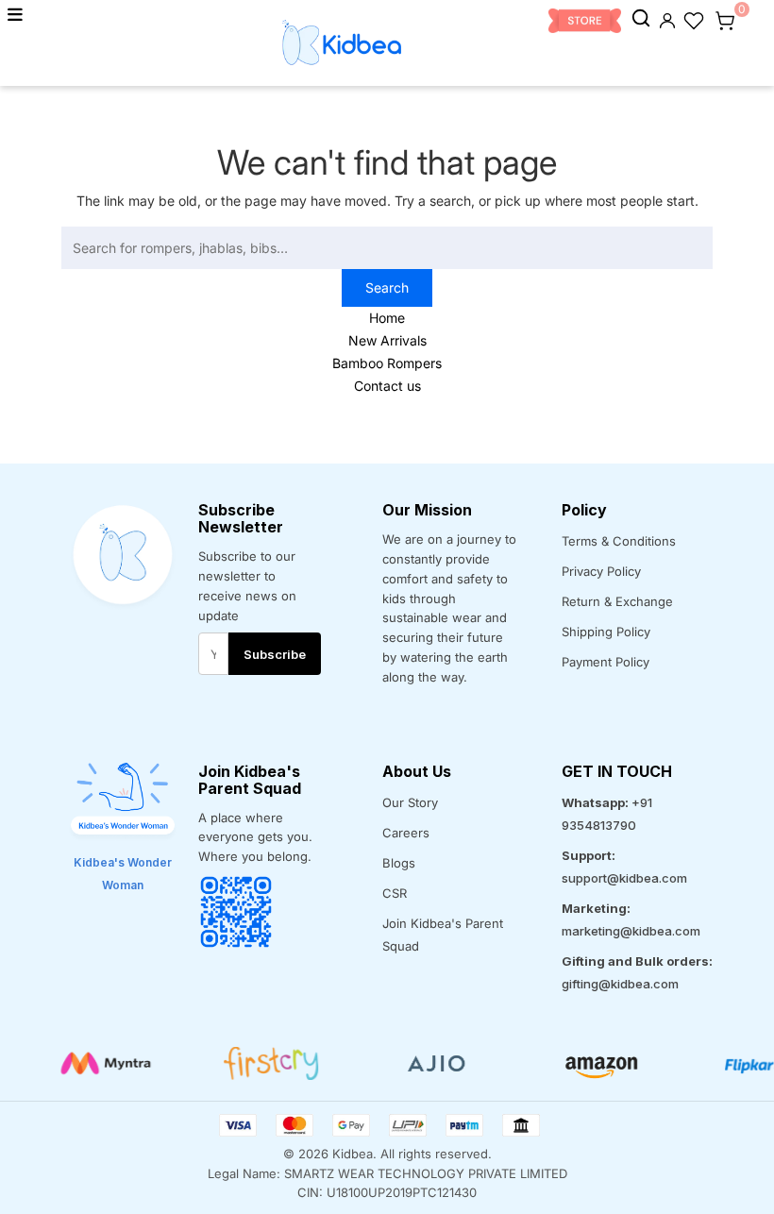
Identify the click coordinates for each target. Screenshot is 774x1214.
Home (387, 318)
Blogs (398, 862)
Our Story (410, 802)
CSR (394, 893)
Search (387, 287)
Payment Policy (605, 661)
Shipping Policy (606, 631)
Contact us (387, 386)
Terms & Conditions (619, 540)
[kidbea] (641, 18)
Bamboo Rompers (387, 363)
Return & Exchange (617, 601)
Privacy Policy (601, 571)
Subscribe (275, 654)
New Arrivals (387, 340)
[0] (725, 18)
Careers (405, 832)
